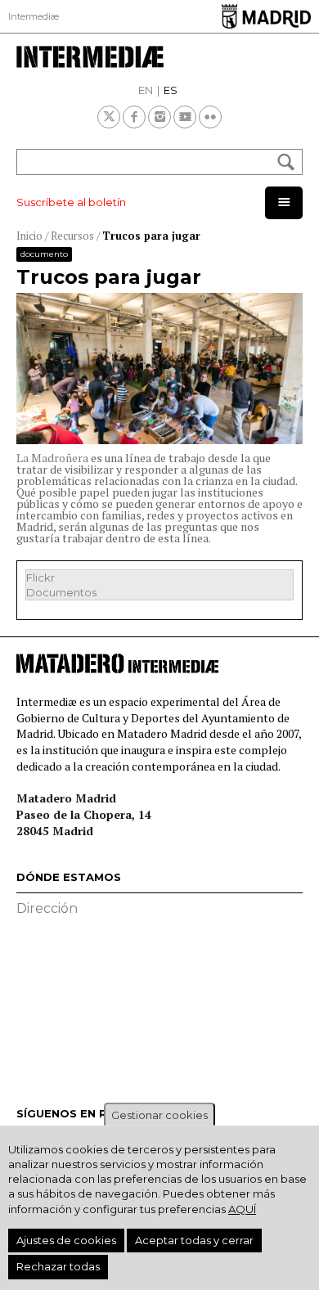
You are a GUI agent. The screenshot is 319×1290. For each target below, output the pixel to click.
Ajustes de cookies (66, 1240)
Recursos (72, 235)
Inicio (29, 235)
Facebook (134, 117)
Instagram (159, 117)
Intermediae (159, 57)
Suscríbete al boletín (71, 202)
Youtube (184, 117)
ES (170, 90)
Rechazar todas (58, 1266)
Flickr (210, 117)
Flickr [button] (40, 577)
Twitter (108, 117)
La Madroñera (52, 457)
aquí (242, 1209)
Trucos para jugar (151, 235)
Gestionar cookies (159, 1114)
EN (145, 90)
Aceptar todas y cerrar (194, 1240)
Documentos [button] (61, 592)
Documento (44, 254)
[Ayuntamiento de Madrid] (266, 16)
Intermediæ (33, 16)
